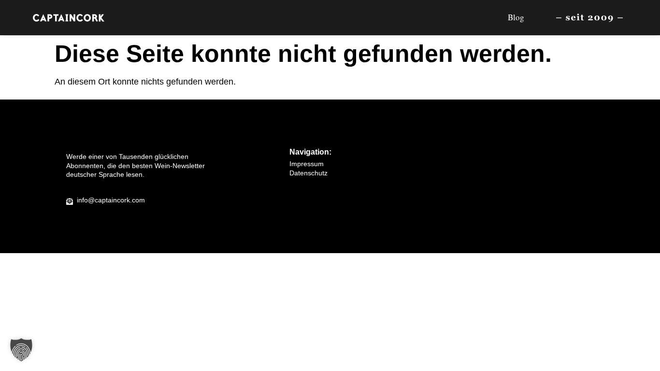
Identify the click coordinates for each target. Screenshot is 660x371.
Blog (516, 17)
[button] (21, 349)
